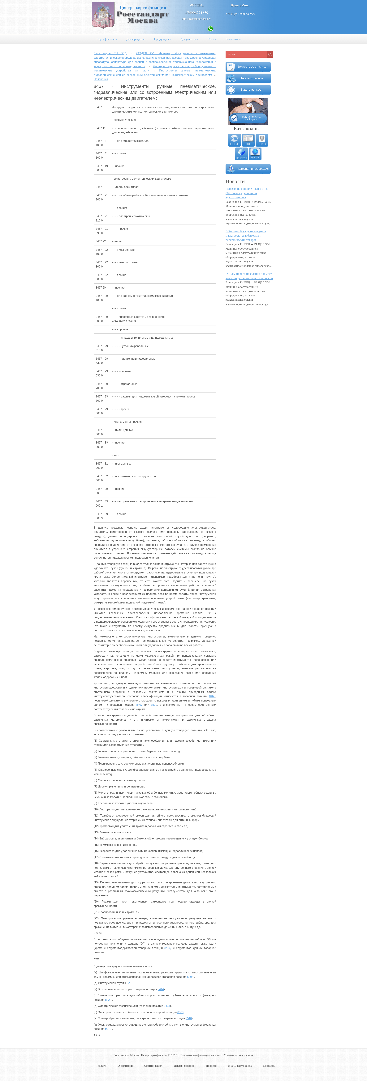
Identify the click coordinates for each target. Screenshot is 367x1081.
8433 (167, 1005)
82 (128, 982)
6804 (190, 976)
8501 (154, 704)
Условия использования (238, 1055)
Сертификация (153, 1065)
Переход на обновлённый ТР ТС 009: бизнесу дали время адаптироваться (247, 193)
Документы (189, 39)
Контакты (233, 39)
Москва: (196, 5)
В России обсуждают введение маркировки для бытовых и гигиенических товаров (246, 235)
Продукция (162, 39)
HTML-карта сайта (240, 1065)
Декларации (135, 39)
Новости (211, 1065)
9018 (108, 1028)
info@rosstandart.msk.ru (196, 19)
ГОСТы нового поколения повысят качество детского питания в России (249, 276)
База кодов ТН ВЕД (110, 53)
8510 (189, 1018)
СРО (212, 39)
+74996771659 (196, 12)
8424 (108, 999)
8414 (161, 989)
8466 (212, 696)
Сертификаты (107, 39)
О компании (125, 1065)
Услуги (101, 1065)
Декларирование (184, 1065)
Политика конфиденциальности (200, 1055)
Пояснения (101, 79)
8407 (139, 704)
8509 (180, 1012)
